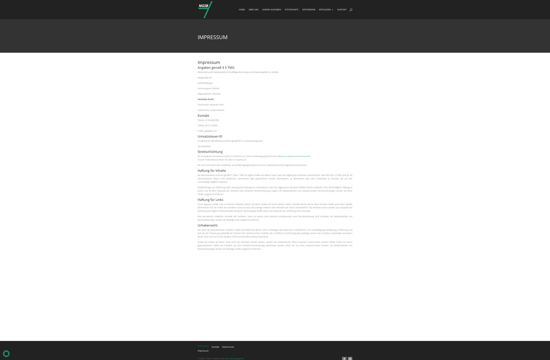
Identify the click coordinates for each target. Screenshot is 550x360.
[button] (6, 353)
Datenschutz (228, 347)
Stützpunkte (291, 10)
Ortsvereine (308, 10)
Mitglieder (325, 10)
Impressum (203, 350)
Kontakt (342, 10)
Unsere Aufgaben (271, 10)
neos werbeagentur (234, 358)
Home (242, 10)
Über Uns (254, 10)
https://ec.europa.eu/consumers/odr (293, 156)
